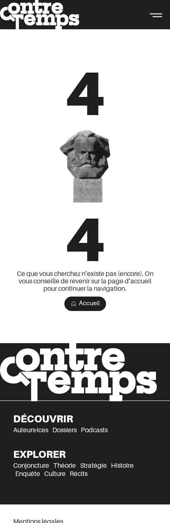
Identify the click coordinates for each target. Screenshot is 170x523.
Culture (55, 474)
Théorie (64, 465)
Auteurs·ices (30, 430)
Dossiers (64, 430)
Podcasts (94, 430)
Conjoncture (31, 465)
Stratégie (93, 465)
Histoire (122, 465)
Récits (78, 474)
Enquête (27, 474)
